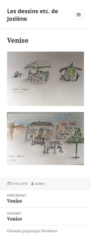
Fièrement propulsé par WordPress (32, 231)
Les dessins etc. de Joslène (32, 14)
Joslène (40, 183)
